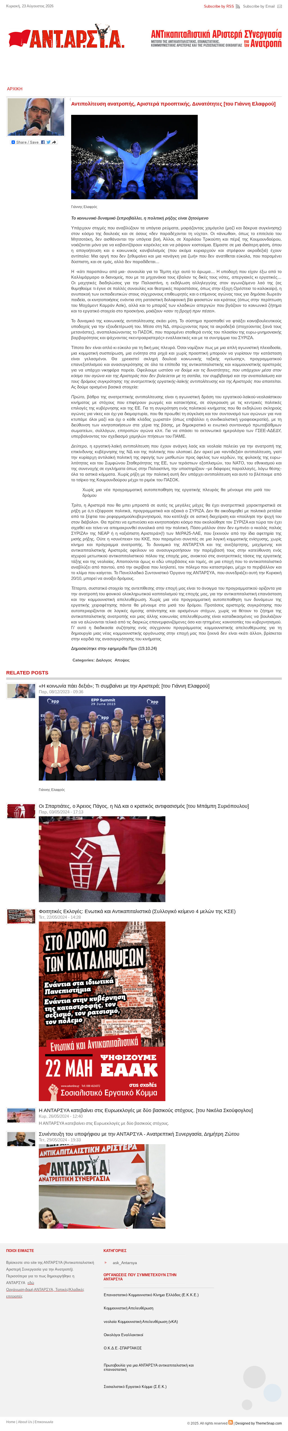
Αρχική (14, 88)
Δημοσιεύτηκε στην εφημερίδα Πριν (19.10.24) (114, 648)
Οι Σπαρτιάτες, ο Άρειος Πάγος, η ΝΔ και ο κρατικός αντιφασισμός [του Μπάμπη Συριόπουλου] (144, 806)
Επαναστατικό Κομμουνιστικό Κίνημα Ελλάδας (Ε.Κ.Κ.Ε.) (151, 1295)
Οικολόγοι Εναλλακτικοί (123, 1335)
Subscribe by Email (259, 6)
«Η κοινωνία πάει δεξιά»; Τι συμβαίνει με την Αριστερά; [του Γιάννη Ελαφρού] (124, 686)
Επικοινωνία (44, 1422)
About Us (25, 1422)
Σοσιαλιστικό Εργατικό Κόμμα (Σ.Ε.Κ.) (135, 1387)
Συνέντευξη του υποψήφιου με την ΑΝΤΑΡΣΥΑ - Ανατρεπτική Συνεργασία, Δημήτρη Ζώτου (139, 1134)
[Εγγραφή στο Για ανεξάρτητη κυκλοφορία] (230, 1423)
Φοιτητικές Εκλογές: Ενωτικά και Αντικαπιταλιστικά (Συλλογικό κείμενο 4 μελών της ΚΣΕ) (137, 911)
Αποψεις (122, 660)
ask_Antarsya (125, 1262)
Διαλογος (104, 660)
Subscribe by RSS (219, 6)
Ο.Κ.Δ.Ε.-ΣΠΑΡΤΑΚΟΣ (123, 1348)
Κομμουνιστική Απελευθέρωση (128, 1308)
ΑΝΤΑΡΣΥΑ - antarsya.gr (66, 35)
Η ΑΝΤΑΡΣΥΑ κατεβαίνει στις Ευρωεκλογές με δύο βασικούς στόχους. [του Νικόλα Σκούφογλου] (146, 1110)
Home (10, 1422)
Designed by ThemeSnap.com (258, 1423)
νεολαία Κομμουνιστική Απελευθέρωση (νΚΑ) (141, 1322)
